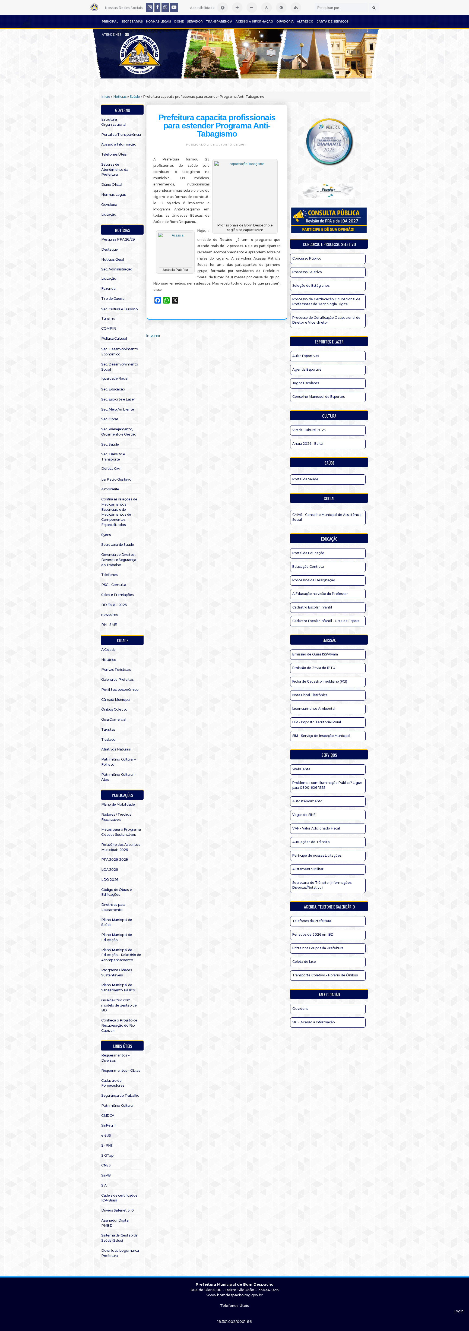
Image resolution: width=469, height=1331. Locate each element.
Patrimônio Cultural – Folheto (118, 762)
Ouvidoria (285, 21)
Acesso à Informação (254, 21)
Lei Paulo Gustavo (116, 479)
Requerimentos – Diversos (115, 1057)
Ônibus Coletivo (114, 709)
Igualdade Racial (114, 378)
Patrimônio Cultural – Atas (118, 777)
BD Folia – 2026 (114, 605)
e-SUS (106, 1135)
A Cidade (108, 650)
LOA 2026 (109, 870)
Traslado (108, 739)
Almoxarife (110, 489)
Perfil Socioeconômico (120, 689)
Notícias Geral (112, 259)
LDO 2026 (110, 880)
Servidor (195, 21)
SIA (104, 1185)
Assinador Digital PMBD (115, 1223)
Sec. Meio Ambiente (117, 409)
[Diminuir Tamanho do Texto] (251, 7)
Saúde (135, 96)
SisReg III (108, 1125)
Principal (110, 21)
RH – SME (109, 625)
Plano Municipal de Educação (116, 937)
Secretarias (132, 21)
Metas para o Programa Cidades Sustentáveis (121, 832)
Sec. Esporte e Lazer (118, 399)
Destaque (109, 249)
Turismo (108, 318)
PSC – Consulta (113, 585)
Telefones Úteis (114, 154)
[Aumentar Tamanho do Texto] (237, 7)
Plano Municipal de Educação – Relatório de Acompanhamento (121, 955)
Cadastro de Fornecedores (112, 1083)
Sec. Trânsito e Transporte (113, 456)
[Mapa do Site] (295, 7)
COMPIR (108, 328)
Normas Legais (158, 21)
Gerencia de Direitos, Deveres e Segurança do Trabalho (118, 560)
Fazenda (108, 288)
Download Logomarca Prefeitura (120, 1253)
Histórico (108, 660)
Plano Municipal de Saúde (116, 922)
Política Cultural (114, 338)
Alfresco (305, 21)
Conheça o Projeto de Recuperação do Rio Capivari (119, 1025)
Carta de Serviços (332, 21)
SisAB (106, 1175)
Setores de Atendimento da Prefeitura (114, 169)
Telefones (109, 575)
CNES (105, 1165)
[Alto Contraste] (281, 7)
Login (459, 1311)
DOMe (179, 21)
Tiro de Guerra (112, 299)
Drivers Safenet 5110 (117, 1210)
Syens (106, 535)
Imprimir (153, 335)
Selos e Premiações (117, 595)
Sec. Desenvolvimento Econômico (119, 351)
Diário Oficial (111, 184)
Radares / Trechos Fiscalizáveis (116, 817)
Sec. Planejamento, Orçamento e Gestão (119, 431)
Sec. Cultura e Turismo (119, 309)
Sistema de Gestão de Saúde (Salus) (119, 1237)
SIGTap (107, 1155)
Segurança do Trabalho (120, 1095)
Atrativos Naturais (116, 749)
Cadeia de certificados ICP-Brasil (119, 1198)
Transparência (219, 21)
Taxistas (108, 729)
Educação (329, 539)
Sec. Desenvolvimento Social (119, 366)
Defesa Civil (110, 468)
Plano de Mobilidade (118, 804)
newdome (109, 615)
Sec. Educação (113, 389)
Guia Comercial (113, 719)
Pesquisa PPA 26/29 (118, 239)
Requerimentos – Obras (120, 1070)
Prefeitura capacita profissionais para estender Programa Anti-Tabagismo (217, 125)
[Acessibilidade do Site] (222, 7)
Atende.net (112, 34)
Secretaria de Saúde (117, 545)
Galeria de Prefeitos (117, 679)
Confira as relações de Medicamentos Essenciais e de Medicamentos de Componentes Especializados (119, 512)
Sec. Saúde (110, 444)
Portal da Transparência (121, 135)
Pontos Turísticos (116, 669)
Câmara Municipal (116, 700)
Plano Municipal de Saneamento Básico (118, 987)
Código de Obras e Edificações (116, 892)
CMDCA (107, 1116)
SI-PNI (106, 1145)
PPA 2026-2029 (114, 859)
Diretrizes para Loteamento (113, 907)
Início (106, 96)
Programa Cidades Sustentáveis (116, 972)
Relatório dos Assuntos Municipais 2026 (120, 847)
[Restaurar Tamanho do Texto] (266, 7)
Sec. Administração (116, 269)
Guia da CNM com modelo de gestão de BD (119, 1005)
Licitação (108, 214)
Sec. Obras (110, 419)
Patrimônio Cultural (117, 1105)
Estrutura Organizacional (113, 122)
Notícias (119, 96)
